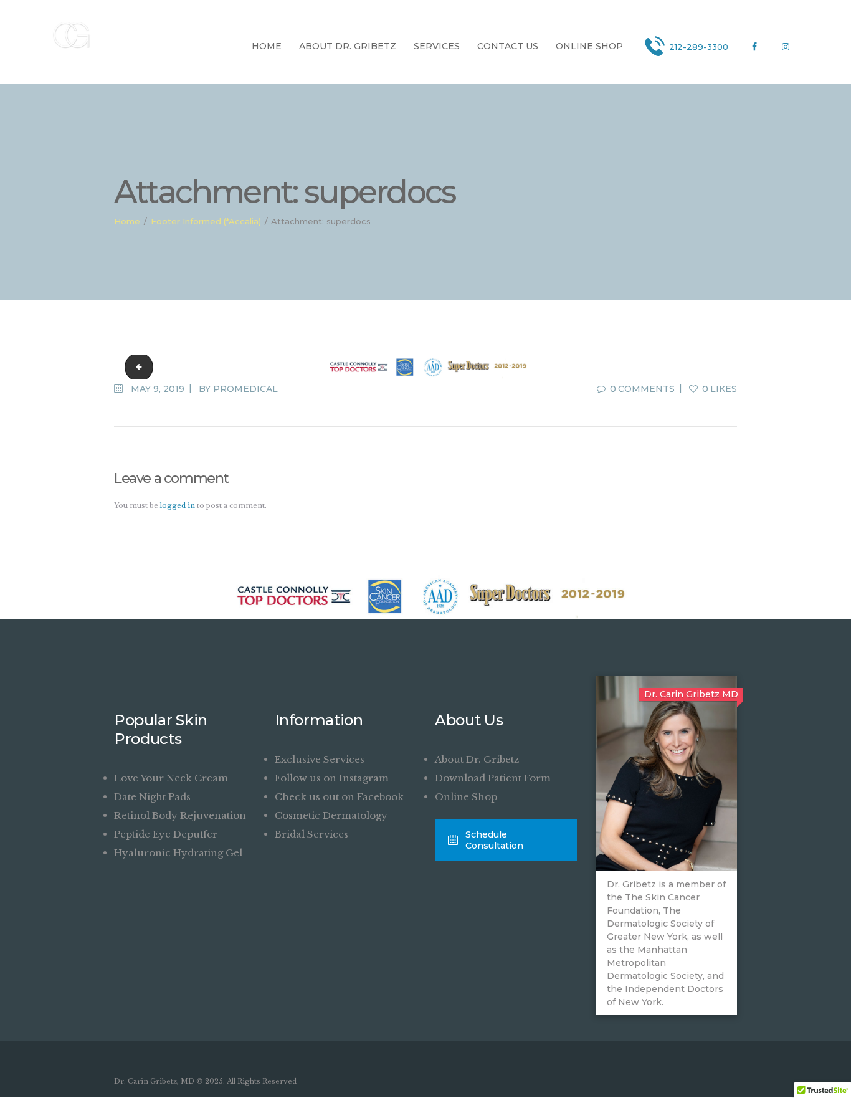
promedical (245, 388)
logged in (177, 505)
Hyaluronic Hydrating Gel (178, 853)
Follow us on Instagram (332, 778)
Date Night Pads (152, 797)
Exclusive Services (319, 759)
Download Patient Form (493, 778)
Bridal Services (311, 834)
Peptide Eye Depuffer (165, 834)
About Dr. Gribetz (477, 759)
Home (127, 221)
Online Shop (466, 797)
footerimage (136, 366)
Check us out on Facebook (339, 797)
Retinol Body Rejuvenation (180, 815)
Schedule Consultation (494, 840)
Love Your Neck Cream (171, 778)
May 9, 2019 (157, 388)
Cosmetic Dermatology (331, 815)
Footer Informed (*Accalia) (206, 221)
